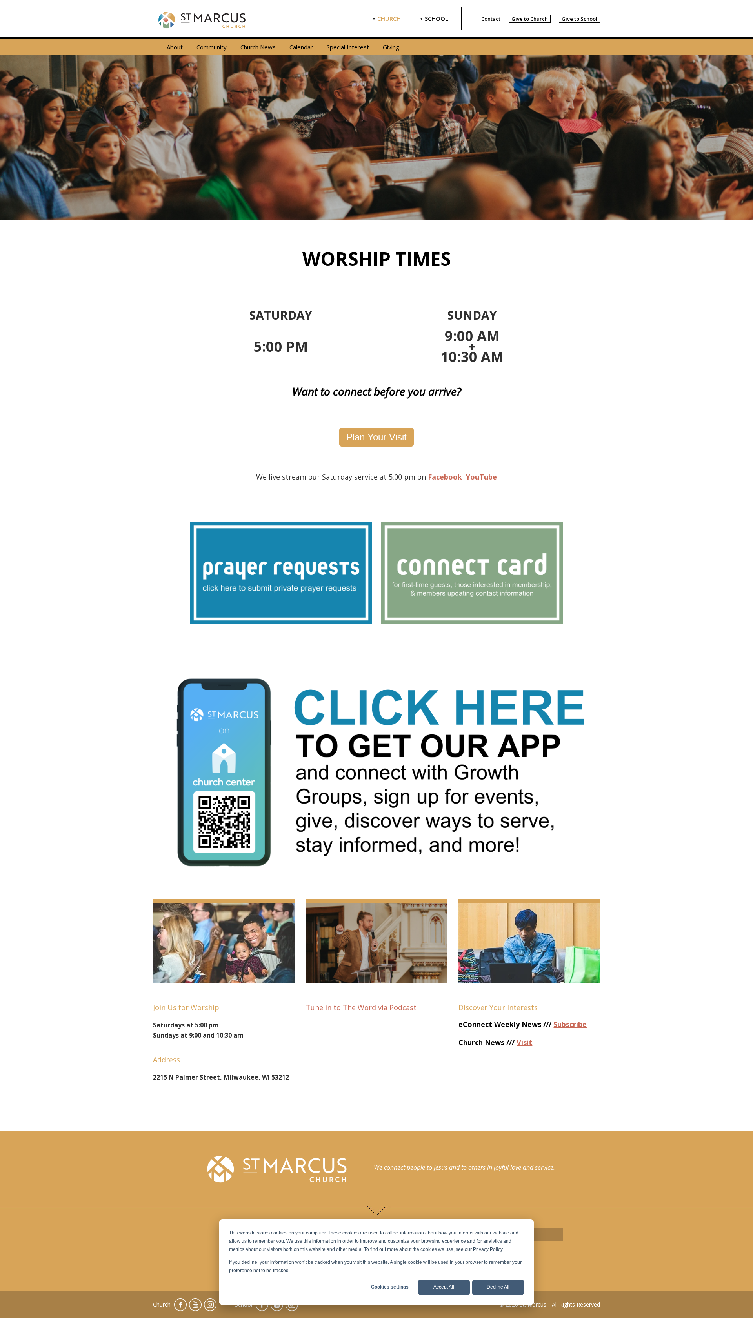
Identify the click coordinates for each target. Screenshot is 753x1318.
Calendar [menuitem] (301, 47)
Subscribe (570, 1024)
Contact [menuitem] (490, 18)
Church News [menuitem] (258, 47)
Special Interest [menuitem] (348, 47)
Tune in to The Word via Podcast (361, 1007)
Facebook (445, 477)
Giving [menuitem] (391, 47)
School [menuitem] (436, 18)
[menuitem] (530, 19)
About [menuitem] (175, 47)
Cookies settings (390, 1287)
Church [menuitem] (389, 18)
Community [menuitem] (211, 47)
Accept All (443, 1287)
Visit (524, 1042)
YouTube (481, 477)
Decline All (498, 1287)
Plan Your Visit (376, 437)
